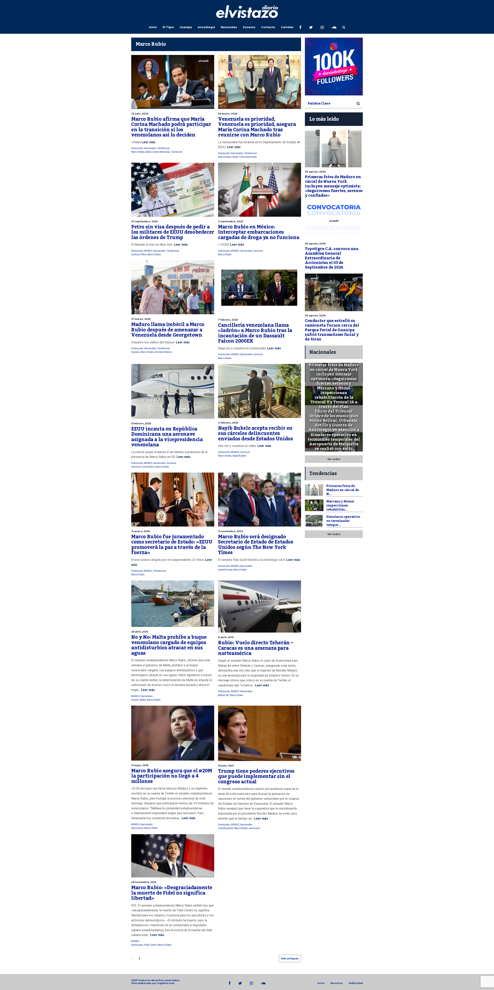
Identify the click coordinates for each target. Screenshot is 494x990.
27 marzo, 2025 (141, 319)
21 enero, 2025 (140, 531)
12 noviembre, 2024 (230, 531)
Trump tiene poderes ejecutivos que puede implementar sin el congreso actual (256, 776)
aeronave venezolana (142, 466)
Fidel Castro (150, 945)
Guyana (135, 352)
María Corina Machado (158, 152)
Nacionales (229, 27)
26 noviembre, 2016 (143, 882)
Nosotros (337, 983)
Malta (143, 699)
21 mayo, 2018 (139, 765)
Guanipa (186, 27)
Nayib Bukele (239, 455)
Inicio (153, 27)
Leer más (148, 142)
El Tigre (168, 27)
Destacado (137, 148)
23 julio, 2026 (139, 113)
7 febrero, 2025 (228, 319)
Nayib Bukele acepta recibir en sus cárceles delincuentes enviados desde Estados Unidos (255, 433)
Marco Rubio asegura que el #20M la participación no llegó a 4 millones (171, 776)
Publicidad (356, 983)
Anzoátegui (206, 27)
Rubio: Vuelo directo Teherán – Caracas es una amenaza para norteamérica (255, 648)
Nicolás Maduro (163, 352)
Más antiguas (290, 958)
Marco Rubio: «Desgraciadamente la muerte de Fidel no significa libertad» (171, 893)
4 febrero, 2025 (228, 422)
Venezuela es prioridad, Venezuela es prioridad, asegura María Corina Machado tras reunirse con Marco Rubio (257, 127)
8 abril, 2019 (225, 637)
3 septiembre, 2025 (230, 221)
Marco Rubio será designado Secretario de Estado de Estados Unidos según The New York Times (255, 545)
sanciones (254, 828)
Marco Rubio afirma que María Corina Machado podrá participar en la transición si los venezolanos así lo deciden (171, 127)
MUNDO (148, 250)
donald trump (225, 569)
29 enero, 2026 (227, 113)
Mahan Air (223, 695)
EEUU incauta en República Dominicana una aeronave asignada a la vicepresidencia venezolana (167, 437)
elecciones (137, 828)
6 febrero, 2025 (141, 423)
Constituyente (225, 828)
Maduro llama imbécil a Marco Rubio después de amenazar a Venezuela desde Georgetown (167, 330)
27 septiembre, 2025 (144, 221)
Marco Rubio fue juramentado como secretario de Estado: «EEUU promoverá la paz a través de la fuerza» (171, 545)
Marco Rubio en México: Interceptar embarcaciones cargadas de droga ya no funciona (258, 232)
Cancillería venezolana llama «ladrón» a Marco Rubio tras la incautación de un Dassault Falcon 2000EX (255, 333)
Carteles (287, 27)
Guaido (135, 699)
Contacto (268, 27)
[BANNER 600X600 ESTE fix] (334, 66)
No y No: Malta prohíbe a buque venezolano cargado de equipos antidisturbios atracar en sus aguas (169, 645)
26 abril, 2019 (139, 631)
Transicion (176, 152)
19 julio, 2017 (226, 765)
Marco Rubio (138, 152)
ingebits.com (165, 983)
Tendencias (163, 148)
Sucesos (249, 27)
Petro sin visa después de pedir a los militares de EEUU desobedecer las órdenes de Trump (172, 232)
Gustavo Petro (138, 254)
